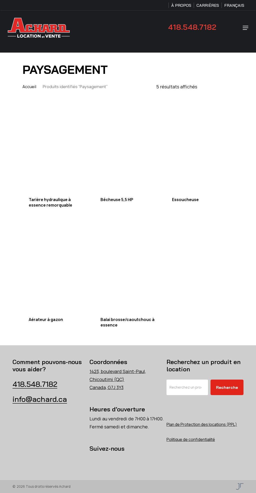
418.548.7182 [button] (34, 384)
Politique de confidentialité (190, 439)
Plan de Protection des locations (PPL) (201, 424)
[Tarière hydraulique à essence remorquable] (56, 148)
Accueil (29, 86)
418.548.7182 (192, 27)
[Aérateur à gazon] (56, 267)
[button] (245, 27)
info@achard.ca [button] (39, 399)
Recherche (227, 387)
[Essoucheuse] (199, 148)
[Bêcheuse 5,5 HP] (128, 148)
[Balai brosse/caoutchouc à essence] (128, 267)
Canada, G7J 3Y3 (107, 387)
